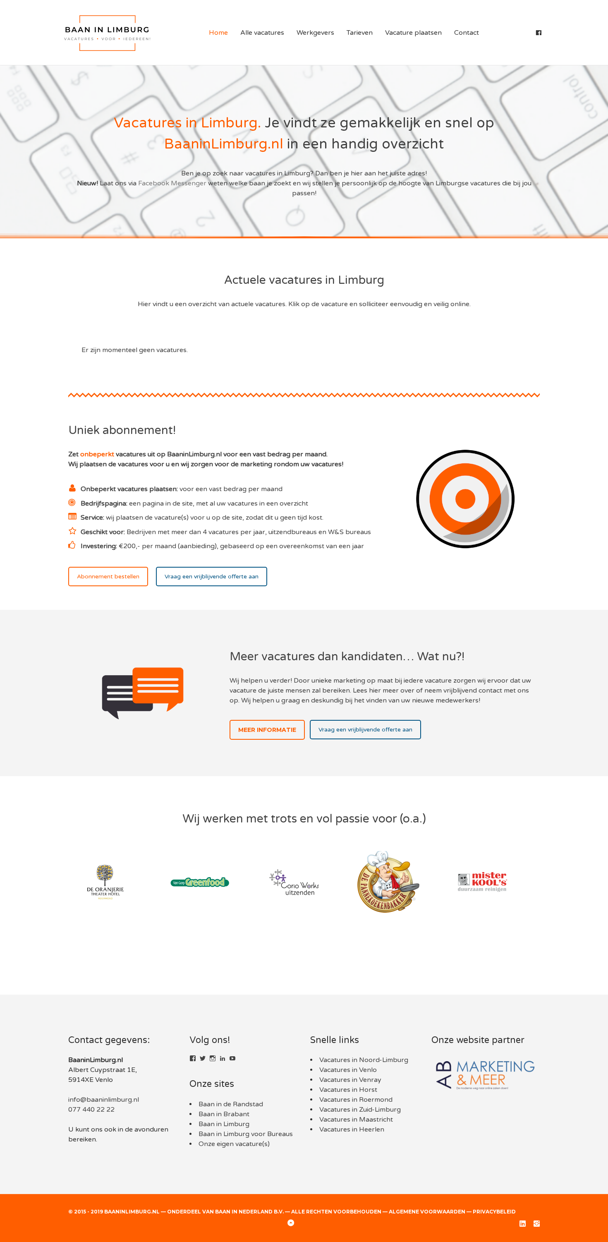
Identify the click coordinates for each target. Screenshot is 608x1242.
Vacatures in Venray (350, 1080)
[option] (115, 882)
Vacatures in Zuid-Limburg (360, 1109)
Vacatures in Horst (348, 1090)
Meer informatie (267, 730)
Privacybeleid (494, 1211)
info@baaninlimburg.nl (103, 1100)
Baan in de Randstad (231, 1104)
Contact (466, 33)
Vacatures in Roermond (356, 1100)
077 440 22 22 (91, 1109)
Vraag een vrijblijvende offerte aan (212, 576)
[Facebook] (538, 32)
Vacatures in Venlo (348, 1070)
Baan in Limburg (224, 1124)
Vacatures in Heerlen (351, 1129)
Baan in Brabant (224, 1114)
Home (218, 33)
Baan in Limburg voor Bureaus (246, 1134)
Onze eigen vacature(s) (234, 1144)
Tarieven (360, 33)
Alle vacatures (262, 33)
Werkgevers (315, 33)
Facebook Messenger (172, 183)
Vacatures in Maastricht (356, 1119)
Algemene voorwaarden (427, 1211)
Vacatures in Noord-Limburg (363, 1060)
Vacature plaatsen (413, 33)
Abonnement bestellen (108, 576)
